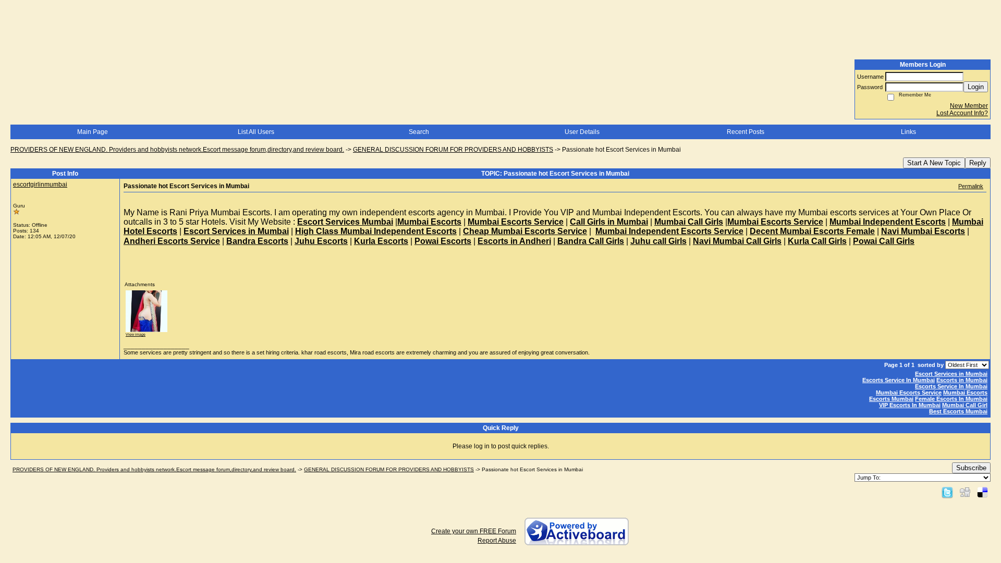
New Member (969, 105)
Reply (977, 163)
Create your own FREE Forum (473, 531)
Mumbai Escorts (965, 392)
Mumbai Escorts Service (909, 392)
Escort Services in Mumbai (951, 374)
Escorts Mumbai (891, 399)
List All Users (256, 132)
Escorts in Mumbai (961, 380)
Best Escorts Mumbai (958, 411)
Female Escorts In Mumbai (951, 399)
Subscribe (971, 468)
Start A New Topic (934, 163)
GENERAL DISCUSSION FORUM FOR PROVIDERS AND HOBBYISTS (453, 149)
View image (135, 334)
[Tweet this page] (947, 492)
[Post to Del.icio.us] (982, 492)
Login (976, 87)
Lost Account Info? (962, 113)
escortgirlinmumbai (40, 184)
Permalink (970, 186)
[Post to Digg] (965, 492)
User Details (582, 132)
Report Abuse (497, 540)
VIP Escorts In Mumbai (910, 405)
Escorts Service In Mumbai (898, 380)
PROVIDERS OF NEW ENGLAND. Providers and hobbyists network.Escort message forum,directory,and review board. (177, 149)
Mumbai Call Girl (964, 405)
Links (908, 132)
